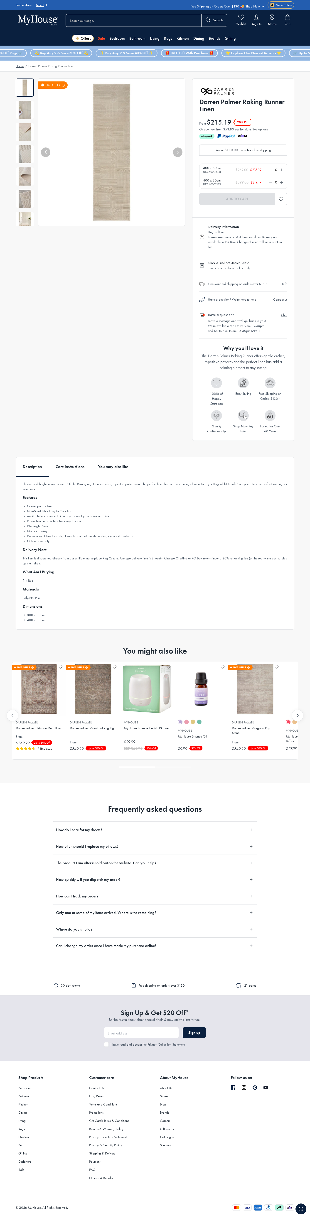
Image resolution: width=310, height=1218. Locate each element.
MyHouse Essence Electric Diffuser (146, 728)
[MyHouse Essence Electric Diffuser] (147, 689)
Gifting (230, 38)
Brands (214, 38)
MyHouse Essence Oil (192, 736)
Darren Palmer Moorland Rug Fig (92, 728)
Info (284, 284)
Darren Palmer (27, 722)
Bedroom (117, 38)
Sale (101, 38)
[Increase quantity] (280, 170)
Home (20, 66)
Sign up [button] (194, 1032)
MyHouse (131, 722)
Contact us (280, 299)
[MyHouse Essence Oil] (201, 689)
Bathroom (137, 38)
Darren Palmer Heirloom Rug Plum (38, 728)
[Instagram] (244, 1087)
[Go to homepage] (38, 20)
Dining (198, 38)
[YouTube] (265, 1087)
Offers (86, 38)
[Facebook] (233, 1087)
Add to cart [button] (237, 199)
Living (155, 38)
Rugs (168, 38)
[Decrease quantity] (271, 170)
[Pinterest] (255, 1087)
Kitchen (183, 38)
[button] (45, 152)
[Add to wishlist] (60, 667)
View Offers (281, 5)
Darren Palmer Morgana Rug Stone (251, 730)
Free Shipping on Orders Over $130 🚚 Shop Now (225, 3)
